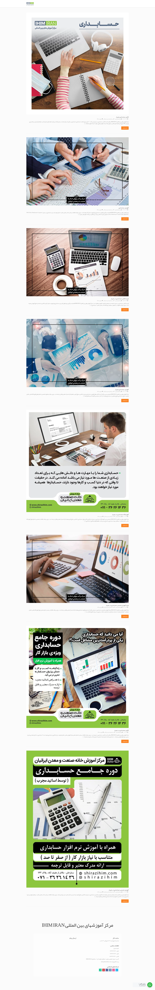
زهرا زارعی (117, 119)
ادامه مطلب (124, 128)
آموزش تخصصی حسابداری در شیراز (119, 890)
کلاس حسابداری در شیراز (121, 730)
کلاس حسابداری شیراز (122, 117)
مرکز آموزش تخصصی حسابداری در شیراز (117, 605)
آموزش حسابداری (124, 208)
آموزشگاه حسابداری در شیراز (120, 514)
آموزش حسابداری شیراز (122, 389)
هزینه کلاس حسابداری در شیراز (120, 298)
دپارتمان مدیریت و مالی (108, 119)
